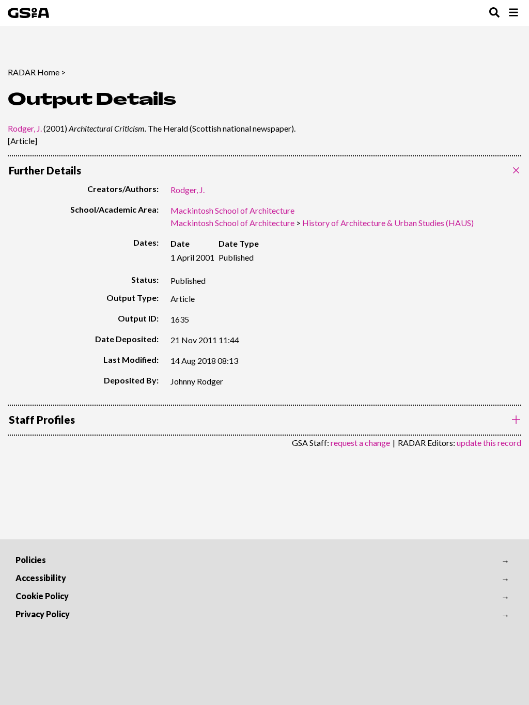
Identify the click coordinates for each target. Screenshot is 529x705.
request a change (360, 442)
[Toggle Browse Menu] (513, 13)
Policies (30, 560)
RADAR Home (33, 72)
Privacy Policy (42, 614)
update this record (489, 442)
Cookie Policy (42, 596)
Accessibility (40, 578)
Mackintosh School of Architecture (232, 210)
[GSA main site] (28, 13)
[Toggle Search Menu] (494, 13)
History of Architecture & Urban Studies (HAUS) (388, 223)
